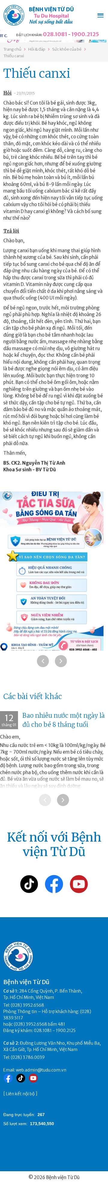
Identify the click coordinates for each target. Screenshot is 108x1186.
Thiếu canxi (13, 55)
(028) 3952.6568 (27, 1005)
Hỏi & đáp (36, 49)
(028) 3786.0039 (28, 1057)
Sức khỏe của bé (67, 49)
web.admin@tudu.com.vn (41, 1070)
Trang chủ (12, 49)
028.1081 (55, 34)
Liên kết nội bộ (20, 1094)
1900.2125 (85, 34)
